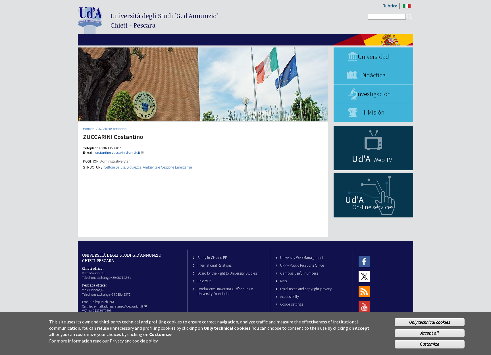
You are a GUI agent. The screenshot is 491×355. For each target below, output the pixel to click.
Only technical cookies (429, 322)
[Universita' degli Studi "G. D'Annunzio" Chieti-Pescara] (90, 32)
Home (87, 128)
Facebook (364, 261)
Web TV (382, 160)
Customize (429, 344)
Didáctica (373, 75)
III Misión (373, 112)
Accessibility (289, 296)
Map (283, 281)
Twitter (364, 276)
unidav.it (204, 281)
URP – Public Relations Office (302, 265)
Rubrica (389, 6)
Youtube (364, 307)
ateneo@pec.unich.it (129, 306)
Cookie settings (291, 304)
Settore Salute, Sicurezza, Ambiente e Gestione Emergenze (148, 167)
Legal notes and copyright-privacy (306, 289)
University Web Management (301, 257)
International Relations (214, 265)
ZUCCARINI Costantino (111, 128)
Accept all (430, 333)
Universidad (373, 57)
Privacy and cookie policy (134, 341)
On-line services (373, 207)
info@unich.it (101, 302)
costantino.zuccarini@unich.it (117, 152)
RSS (364, 292)
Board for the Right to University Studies (227, 273)
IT (406, 6)
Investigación (373, 94)
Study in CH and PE (212, 257)
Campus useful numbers (299, 273)
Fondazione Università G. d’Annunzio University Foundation (225, 291)
